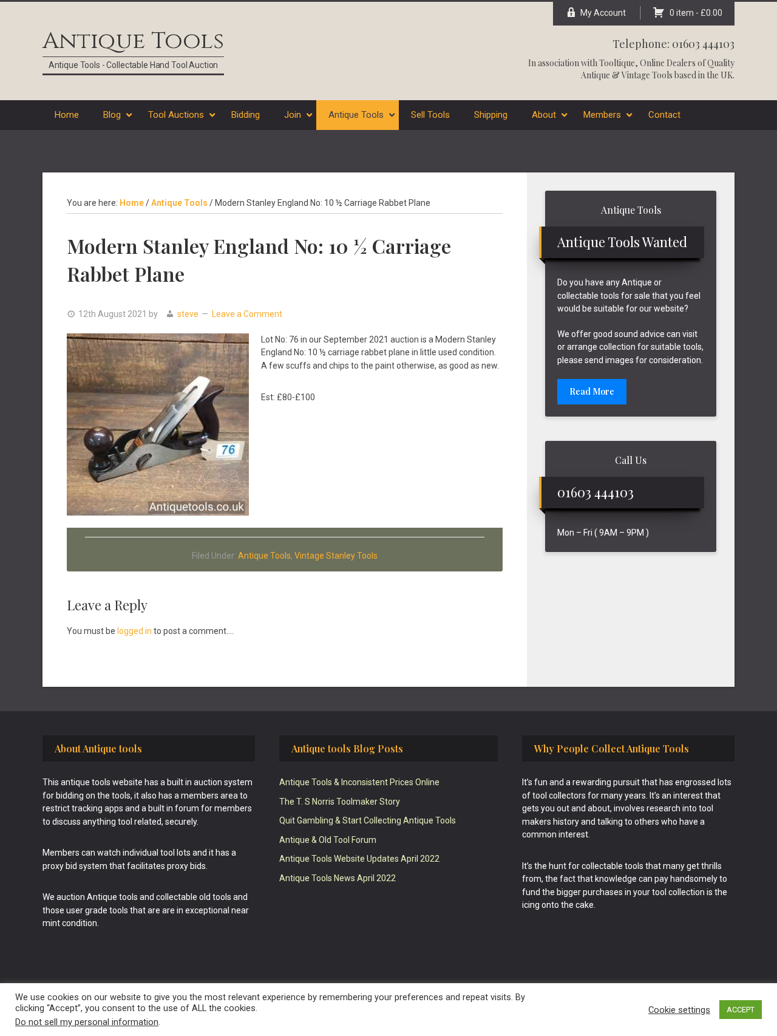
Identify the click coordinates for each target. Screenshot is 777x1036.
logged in (134, 631)
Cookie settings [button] (679, 1009)
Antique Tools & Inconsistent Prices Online (359, 782)
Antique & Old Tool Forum (327, 840)
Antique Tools (133, 41)
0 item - (696, 13)
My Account (603, 13)
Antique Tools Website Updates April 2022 (359, 859)
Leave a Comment (247, 314)
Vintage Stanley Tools (336, 556)
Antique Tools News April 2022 (337, 878)
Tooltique (617, 63)
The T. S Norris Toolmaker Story (339, 801)
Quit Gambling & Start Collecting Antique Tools (367, 820)
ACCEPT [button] (741, 1009)
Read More (591, 391)
